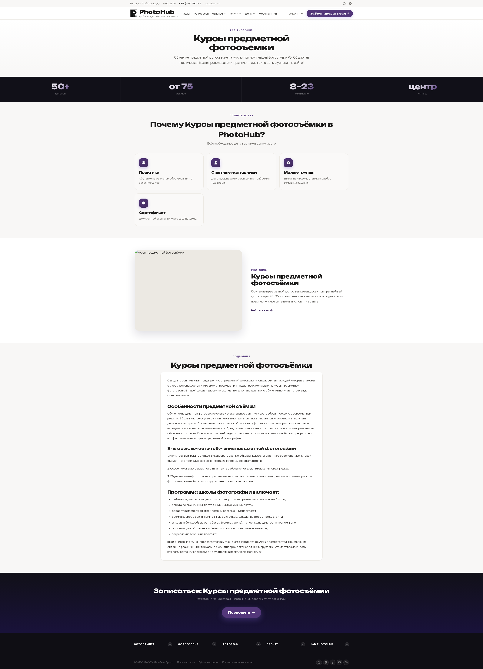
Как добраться (212, 3)
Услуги (234, 13)
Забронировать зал (328, 13)
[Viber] (346, 662)
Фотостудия (144, 644)
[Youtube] (339, 662)
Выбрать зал (260, 310)
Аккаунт (294, 13)
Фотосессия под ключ (208, 13)
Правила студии (186, 662)
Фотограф (230, 644)
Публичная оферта (208, 662)
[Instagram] (344, 3)
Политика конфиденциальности (239, 662)
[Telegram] (350, 3)
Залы (186, 13)
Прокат (272, 644)
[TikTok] (332, 662)
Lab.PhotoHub (322, 644)
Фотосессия (188, 644)
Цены (248, 13)
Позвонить (239, 612)
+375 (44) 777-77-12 (190, 3)
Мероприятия (268, 13)
